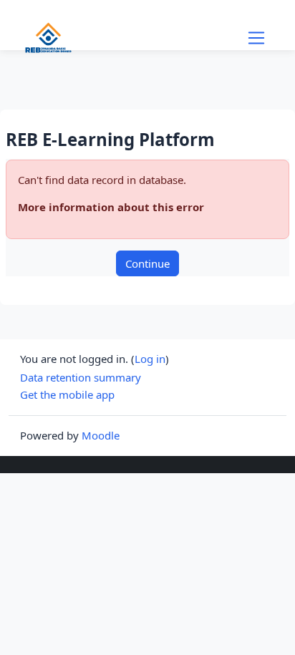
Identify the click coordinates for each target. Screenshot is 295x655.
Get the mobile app (67, 394)
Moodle (101, 435)
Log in (150, 358)
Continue (147, 263)
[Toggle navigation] (256, 38)
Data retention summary (80, 377)
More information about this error (111, 207)
